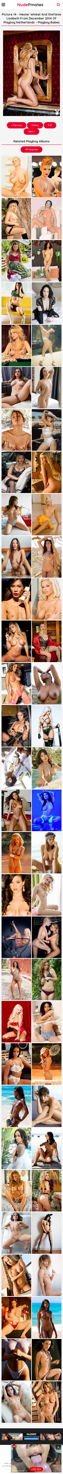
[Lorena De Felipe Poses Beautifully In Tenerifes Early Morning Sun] (46, 1275)
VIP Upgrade (31, 149)
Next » (31, 131)
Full (50, 125)
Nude (30, 4)
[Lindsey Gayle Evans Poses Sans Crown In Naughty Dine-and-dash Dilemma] (46, 472)
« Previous (16, 125)
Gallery (35, 125)
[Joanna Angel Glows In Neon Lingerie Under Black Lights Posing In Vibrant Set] (46, 810)
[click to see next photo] (31, 73)
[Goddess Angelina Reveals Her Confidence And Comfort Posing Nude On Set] (16, 1402)
